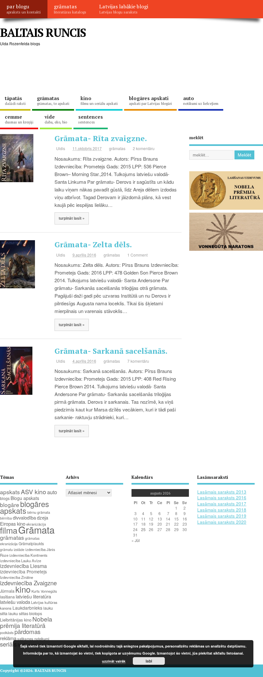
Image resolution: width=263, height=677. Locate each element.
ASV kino (33, 491)
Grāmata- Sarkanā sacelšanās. (111, 351)
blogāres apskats (24, 507)
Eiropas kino (12, 523)
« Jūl (136, 540)
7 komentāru (138, 361)
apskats (10, 492)
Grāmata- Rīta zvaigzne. (101, 138)
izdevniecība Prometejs (23, 571)
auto (200, 100)
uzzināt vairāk (113, 661)
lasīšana (7, 597)
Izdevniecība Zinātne (16, 577)
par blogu (23, 8)
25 (143, 529)
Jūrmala (7, 591)
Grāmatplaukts (31, 543)
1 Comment (137, 255)
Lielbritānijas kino (15, 620)
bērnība (6, 518)
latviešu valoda (15, 601)
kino (99, 100)
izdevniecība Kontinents (28, 555)
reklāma (8, 638)
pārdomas (27, 631)
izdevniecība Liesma (23, 566)
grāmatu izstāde (12, 549)
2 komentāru (144, 148)
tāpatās (15, 100)
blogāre (9, 505)
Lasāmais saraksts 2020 (221, 522)
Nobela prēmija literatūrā (26, 622)
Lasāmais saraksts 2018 (221, 510)
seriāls (8, 644)
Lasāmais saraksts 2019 (221, 516)
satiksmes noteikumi (33, 638)
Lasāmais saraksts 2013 (221, 492)
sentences (90, 119)
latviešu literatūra (33, 596)
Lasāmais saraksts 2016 (221, 498)
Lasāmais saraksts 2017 (221, 504)
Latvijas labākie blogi (123, 8)
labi (149, 661)
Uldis (60, 148)
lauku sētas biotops (25, 613)
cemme (19, 119)
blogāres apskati (150, 100)
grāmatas (70, 8)
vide (56, 119)
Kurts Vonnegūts (44, 591)
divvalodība (24, 517)
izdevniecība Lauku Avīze (20, 560)
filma (8, 530)
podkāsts (6, 632)
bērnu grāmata (38, 512)
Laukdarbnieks (27, 608)
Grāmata (36, 529)
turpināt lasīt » (72, 218)
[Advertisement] (116, 70)
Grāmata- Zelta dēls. (93, 244)
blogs (5, 498)
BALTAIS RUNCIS (43, 32)
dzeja (42, 517)
